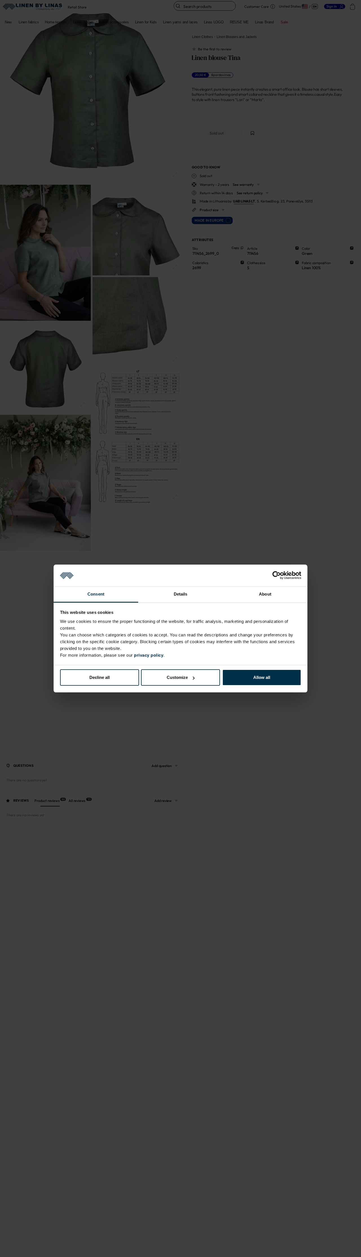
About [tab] (265, 594)
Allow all (261, 677)
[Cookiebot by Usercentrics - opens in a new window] (276, 575)
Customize (177, 677)
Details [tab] (181, 594)
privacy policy (148, 655)
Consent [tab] (95, 594)
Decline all (99, 677)
